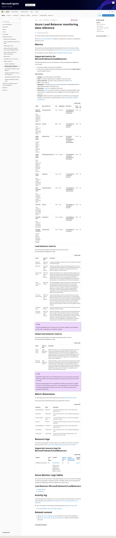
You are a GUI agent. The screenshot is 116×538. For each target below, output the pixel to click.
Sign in (112, 11)
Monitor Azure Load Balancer (44, 39)
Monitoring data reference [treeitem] (11, 66)
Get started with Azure (108, 15)
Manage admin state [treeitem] (8, 45)
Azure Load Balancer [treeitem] (7, 24)
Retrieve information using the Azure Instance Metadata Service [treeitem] (11, 49)
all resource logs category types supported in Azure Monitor (60, 444)
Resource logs (100, 26)
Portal (99, 15)
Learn (36, 20)
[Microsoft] (2, 12)
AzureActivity (40, 491)
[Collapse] (20, 19)
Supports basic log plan (64, 459)
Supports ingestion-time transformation (71, 459)
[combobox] (11, 21)
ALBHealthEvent (56, 462)
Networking (46, 20)
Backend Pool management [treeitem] (10, 39)
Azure (40, 20)
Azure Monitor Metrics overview (64, 53)
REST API (69, 80)
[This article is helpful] (108, 36)
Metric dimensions (101, 24)
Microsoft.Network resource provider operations (49, 508)
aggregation (54, 84)
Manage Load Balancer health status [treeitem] (11, 80)
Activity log (99, 29)
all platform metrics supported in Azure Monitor (68, 50)
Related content (100, 31)
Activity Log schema (72, 505)
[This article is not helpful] (109, 36)
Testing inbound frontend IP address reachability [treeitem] (10, 53)
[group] (58, 174)
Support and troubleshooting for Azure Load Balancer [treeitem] (10, 84)
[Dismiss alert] (113, 3)
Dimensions (48, 88)
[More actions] (80, 20)
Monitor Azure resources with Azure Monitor (51, 518)
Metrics (98, 22)
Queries (78, 462)
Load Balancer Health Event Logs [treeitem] (12, 77)
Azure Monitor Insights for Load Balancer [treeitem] (12, 69)
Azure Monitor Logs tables (103, 27)
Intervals (47, 90)
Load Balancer (53, 20)
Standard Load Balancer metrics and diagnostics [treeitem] (12, 73)
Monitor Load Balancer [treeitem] (10, 63)
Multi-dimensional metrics (70, 397)
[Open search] (109, 12)
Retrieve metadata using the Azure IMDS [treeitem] (11, 42)
